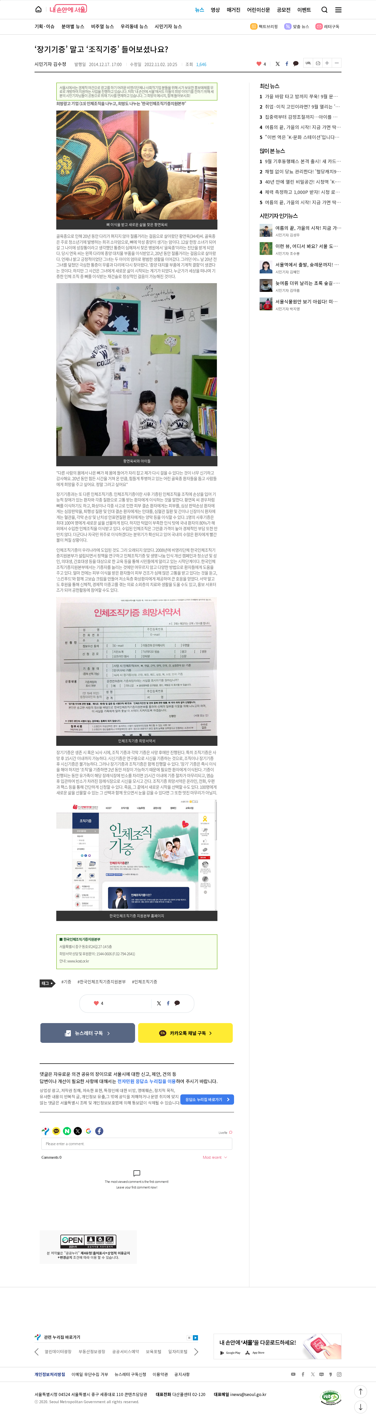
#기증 (66, 981)
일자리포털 (144, 1351)
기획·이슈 (45, 26)
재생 (195, 1337)
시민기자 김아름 (287, 290)
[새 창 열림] (330, 1391)
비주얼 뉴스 (102, 26)
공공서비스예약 (92, 1351)
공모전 (284, 9)
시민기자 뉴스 (168, 26)
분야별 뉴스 (72, 26)
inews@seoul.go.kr (248, 1394)
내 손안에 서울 (68, 8)
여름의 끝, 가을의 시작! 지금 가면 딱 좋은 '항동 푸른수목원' (300, 127)
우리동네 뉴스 (134, 26)
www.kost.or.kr (78, 960)
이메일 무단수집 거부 (90, 1374)
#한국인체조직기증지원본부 (102, 981)
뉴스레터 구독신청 (130, 1374)
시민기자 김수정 (50, 64)
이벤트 (304, 9)
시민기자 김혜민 (287, 271)
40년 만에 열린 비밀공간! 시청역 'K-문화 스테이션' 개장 (300, 181)
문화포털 (168, 1351)
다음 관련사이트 (196, 1351)
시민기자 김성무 (287, 234)
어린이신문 (258, 9)
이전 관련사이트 (37, 1351)
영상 (215, 9)
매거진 (233, 9)
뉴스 (199, 9)
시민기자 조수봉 (287, 253)
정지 (189, 1337)
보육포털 (120, 1351)
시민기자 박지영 (287, 308)
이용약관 (160, 1374)
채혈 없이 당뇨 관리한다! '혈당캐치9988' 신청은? (300, 171)
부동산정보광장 (58, 1351)
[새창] (88, 1033)
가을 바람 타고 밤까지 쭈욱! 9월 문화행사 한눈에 (300, 96)
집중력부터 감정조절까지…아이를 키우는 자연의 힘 (300, 117)
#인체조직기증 (144, 981)
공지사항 (182, 1374)
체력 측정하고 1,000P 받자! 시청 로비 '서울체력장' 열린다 (300, 192)
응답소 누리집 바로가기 (203, 1099)
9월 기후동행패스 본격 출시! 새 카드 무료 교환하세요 (300, 161)
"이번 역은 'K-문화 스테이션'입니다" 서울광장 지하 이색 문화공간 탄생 (300, 137)
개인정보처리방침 (50, 1374)
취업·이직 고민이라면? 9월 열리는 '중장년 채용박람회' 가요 (300, 106)
